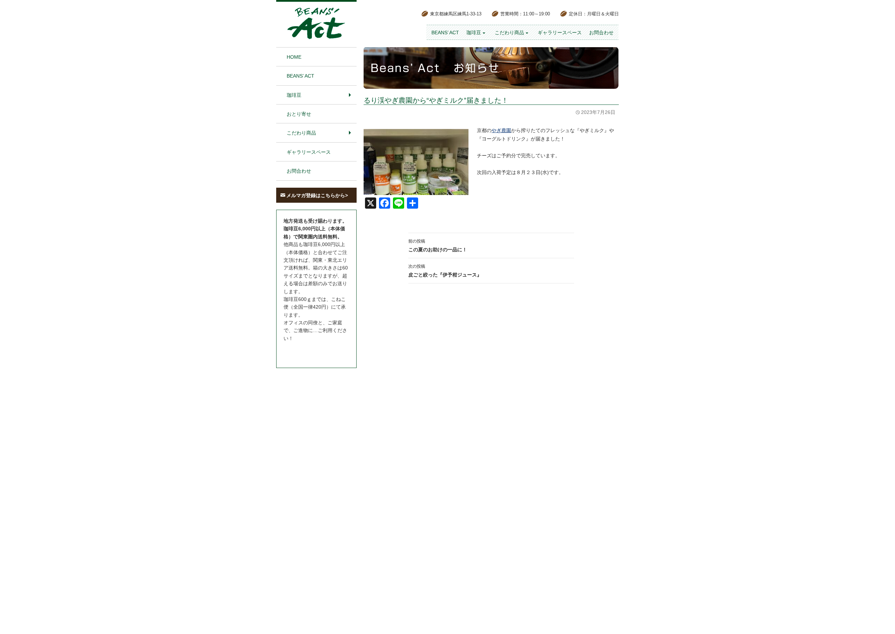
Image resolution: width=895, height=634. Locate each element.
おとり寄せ (299, 114)
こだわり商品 (509, 32)
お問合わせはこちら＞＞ (310, 351)
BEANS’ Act (445, 32)
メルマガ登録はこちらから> (317, 195)
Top (878, 617)
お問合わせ (601, 32)
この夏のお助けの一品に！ (437, 245)
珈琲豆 (473, 32)
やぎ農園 (501, 130)
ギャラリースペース (560, 32)
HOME (294, 57)
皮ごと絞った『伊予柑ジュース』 (445, 271)
